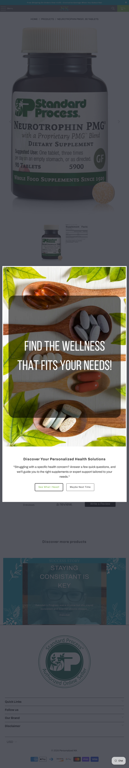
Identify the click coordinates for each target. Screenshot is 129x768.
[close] (123, 270)
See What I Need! (48, 487)
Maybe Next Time (80, 487)
